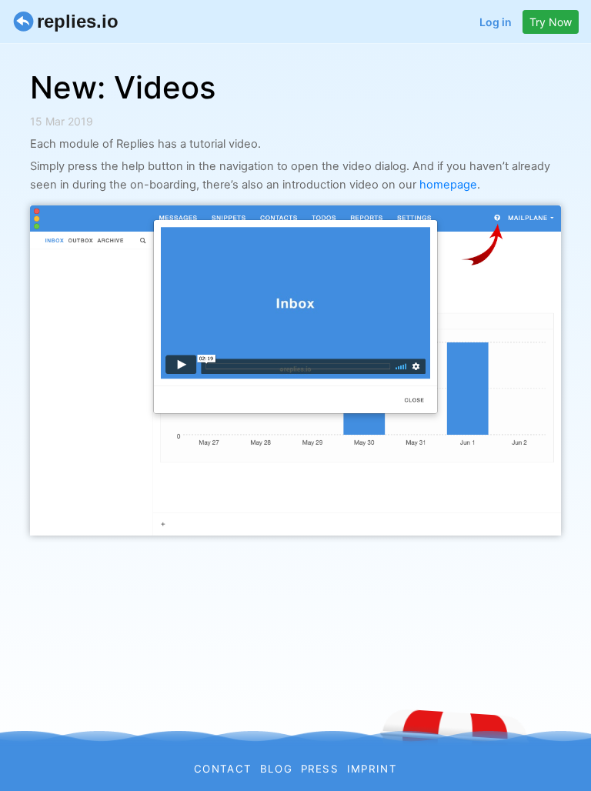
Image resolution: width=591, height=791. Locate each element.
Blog (276, 769)
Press (320, 769)
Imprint (372, 769)
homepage (448, 185)
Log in (495, 21)
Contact (223, 769)
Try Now (550, 21)
